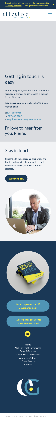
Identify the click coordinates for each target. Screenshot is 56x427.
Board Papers (28, 361)
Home (28, 344)
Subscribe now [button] (16, 178)
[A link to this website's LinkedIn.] (27, 334)
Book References (28, 351)
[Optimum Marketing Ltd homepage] (25, 15)
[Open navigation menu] (50, 15)
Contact (28, 364)
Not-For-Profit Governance (28, 347)
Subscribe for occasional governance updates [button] (28, 321)
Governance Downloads (28, 354)
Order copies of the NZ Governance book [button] (28, 306)
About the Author (28, 357)
